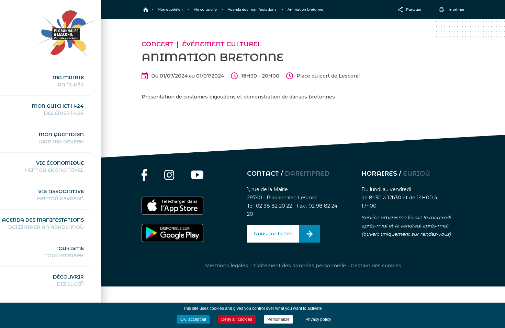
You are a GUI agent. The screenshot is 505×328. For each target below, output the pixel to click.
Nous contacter (273, 234)
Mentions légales (226, 265)
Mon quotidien (61, 138)
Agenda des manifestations (43, 223)
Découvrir (68, 280)
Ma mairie (68, 81)
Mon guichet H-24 (58, 109)
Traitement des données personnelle (299, 265)
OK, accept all (193, 319)
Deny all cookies (236, 319)
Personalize (278, 319)
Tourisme (64, 252)
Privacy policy (318, 319)
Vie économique (54, 166)
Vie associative (60, 195)
